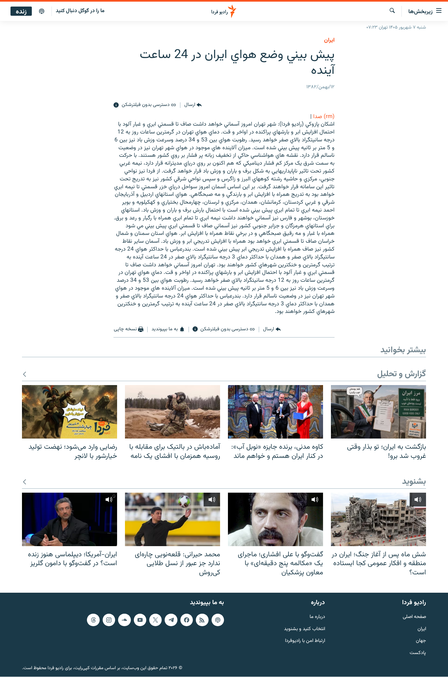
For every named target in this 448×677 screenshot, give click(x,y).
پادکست (418, 653)
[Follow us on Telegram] (171, 620)
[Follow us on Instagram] (109, 620)
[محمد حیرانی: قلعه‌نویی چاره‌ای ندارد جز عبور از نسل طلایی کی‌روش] (172, 519)
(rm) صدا (324, 117)
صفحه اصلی (414, 617)
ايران (329, 40)
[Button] (193, 105)
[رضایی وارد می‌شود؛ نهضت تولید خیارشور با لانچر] (69, 412)
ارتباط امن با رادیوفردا (305, 641)
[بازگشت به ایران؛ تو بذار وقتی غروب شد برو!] (378, 412)
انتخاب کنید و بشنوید (304, 629)
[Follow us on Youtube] (140, 620)
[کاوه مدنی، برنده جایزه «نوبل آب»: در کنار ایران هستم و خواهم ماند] (275, 412)
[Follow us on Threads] (93, 620)
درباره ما (317, 617)
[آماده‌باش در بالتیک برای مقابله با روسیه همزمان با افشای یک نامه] (172, 412)
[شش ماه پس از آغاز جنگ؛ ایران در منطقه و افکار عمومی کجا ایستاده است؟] (378, 519)
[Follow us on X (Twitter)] (155, 620)
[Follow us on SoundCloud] (124, 620)
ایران (421, 629)
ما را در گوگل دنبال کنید (80, 11)
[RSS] (202, 620)
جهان (421, 641)
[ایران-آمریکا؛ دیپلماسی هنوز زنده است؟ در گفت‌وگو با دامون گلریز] (69, 519)
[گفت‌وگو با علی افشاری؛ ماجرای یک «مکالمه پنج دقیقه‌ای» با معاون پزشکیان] (275, 519)
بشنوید (414, 482)
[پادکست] (41, 11)
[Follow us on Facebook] (186, 620)
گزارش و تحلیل (401, 374)
